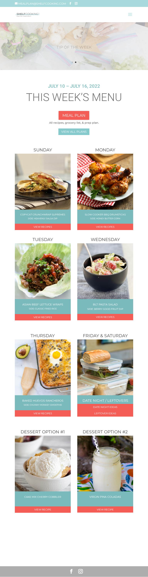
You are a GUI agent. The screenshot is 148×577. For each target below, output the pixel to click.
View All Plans (74, 131)
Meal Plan (73, 115)
